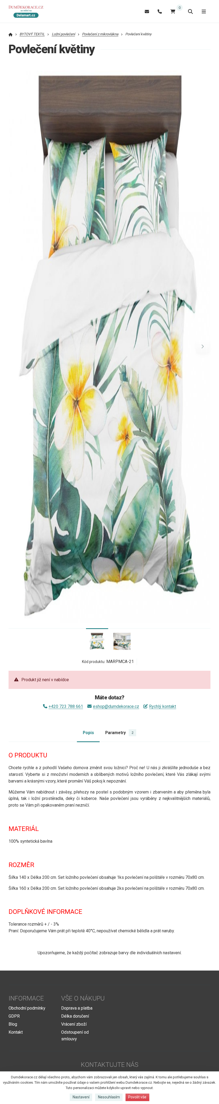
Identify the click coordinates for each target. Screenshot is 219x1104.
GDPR (14, 1016)
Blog (13, 1024)
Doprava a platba (76, 1008)
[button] (202, 346)
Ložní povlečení (63, 34)
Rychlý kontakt (162, 706)
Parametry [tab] (119, 732)
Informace (26, 998)
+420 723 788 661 (66, 706)
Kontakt (16, 1032)
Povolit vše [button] (137, 1097)
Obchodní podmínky (27, 1008)
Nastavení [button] (81, 1097)
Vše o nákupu (83, 998)
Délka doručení (75, 1016)
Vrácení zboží (74, 1024)
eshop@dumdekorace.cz (116, 706)
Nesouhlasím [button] (109, 1097)
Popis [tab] (88, 732)
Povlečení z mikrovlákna (100, 34)
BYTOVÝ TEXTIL (32, 34)
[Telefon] (159, 11)
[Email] (146, 11)
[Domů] (27, 11)
